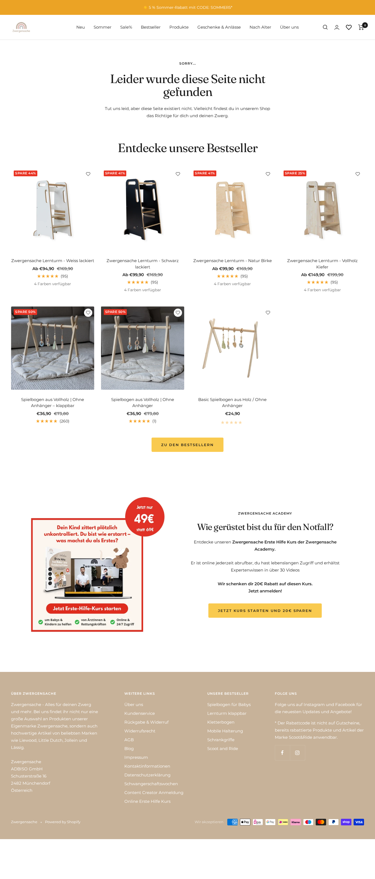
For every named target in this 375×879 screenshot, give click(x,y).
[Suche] (325, 27)
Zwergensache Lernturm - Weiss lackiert (52, 260)
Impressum (136, 757)
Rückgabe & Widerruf (146, 722)
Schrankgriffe (220, 739)
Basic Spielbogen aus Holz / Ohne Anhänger (232, 402)
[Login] (336, 27)
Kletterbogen (220, 722)
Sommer (102, 27)
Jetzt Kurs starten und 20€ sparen (265, 610)
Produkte (179, 27)
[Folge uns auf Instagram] (297, 752)
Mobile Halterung (225, 731)
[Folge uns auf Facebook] (282, 752)
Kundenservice (139, 713)
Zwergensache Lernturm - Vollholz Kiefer (322, 264)
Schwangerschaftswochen (151, 783)
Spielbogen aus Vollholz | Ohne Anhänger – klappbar (52, 402)
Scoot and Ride (222, 748)
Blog (129, 748)
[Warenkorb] (361, 27)
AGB (129, 739)
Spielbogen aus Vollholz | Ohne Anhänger (142, 402)
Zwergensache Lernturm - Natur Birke (232, 260)
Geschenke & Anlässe (219, 27)
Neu (80, 27)
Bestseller (151, 27)
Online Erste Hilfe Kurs (147, 801)
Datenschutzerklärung (147, 775)
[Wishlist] (349, 27)
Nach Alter (260, 27)
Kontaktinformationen (147, 766)
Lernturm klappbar (227, 713)
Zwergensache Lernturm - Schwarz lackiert (143, 264)
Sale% (126, 27)
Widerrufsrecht (139, 731)
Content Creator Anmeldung (153, 792)
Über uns (289, 27)
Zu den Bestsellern (187, 445)
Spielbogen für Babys (229, 704)
